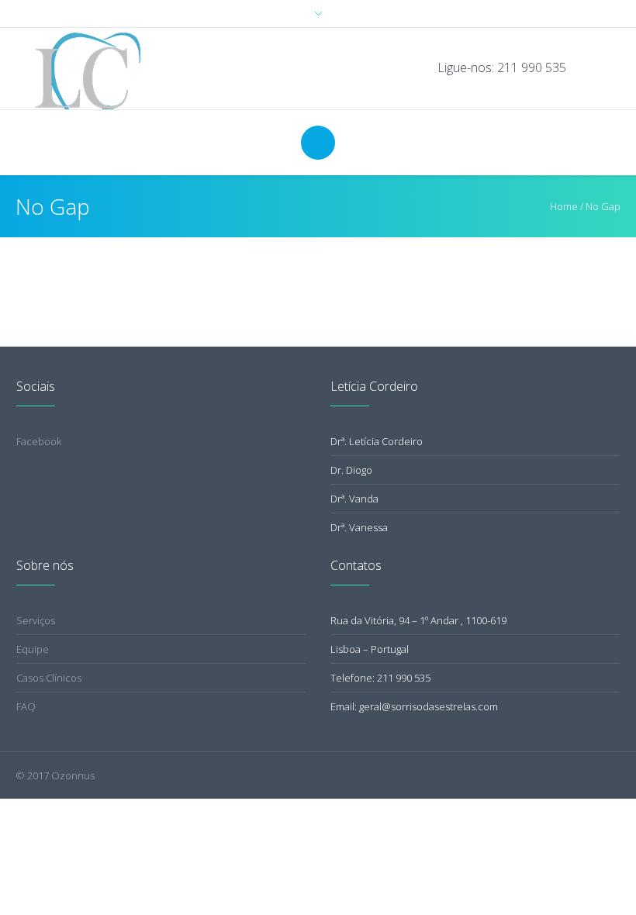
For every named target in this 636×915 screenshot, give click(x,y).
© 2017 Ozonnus (55, 775)
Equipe (32, 649)
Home (564, 206)
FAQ (26, 706)
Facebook (38, 441)
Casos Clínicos (48, 678)
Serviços (35, 620)
